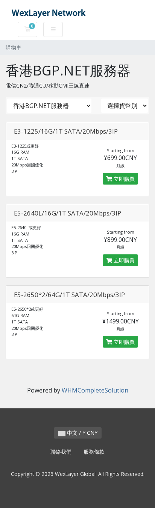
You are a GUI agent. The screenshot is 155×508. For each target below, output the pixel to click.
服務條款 (94, 451)
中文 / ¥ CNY (81, 432)
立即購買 (123, 178)
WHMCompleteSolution (95, 390)
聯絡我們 (60, 451)
